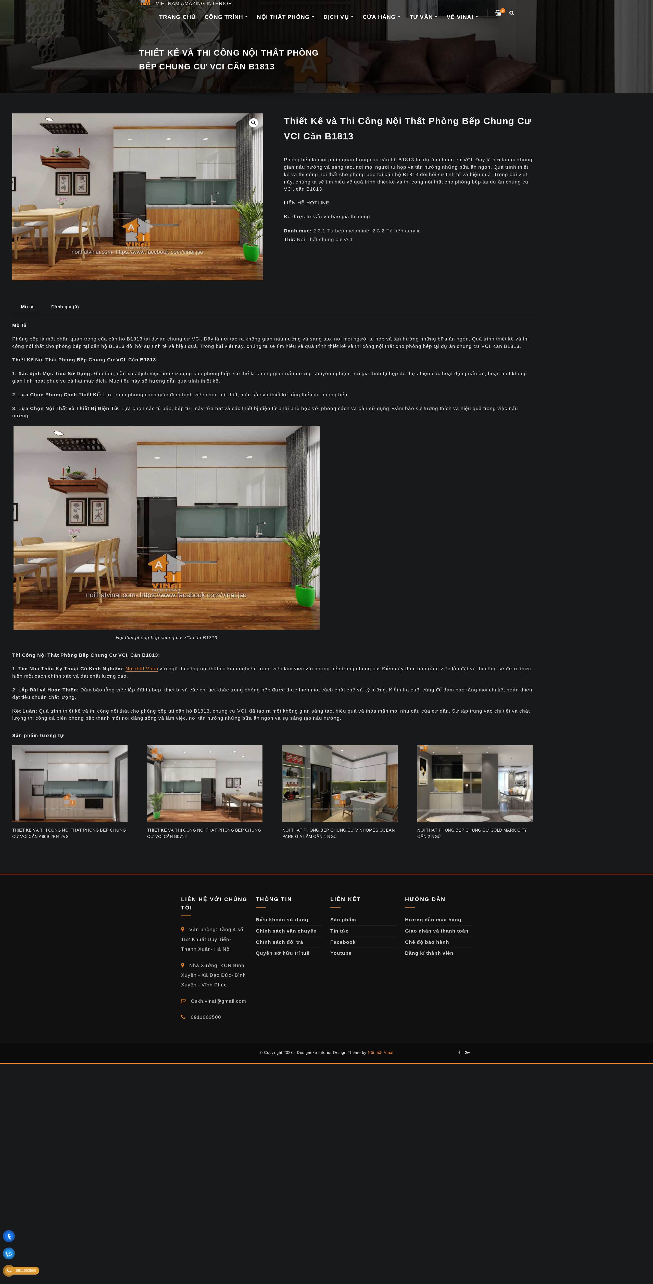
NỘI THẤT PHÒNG (284, 17)
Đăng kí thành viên (429, 953)
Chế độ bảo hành (427, 942)
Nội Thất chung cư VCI (325, 239)
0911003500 (205, 1017)
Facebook (343, 942)
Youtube (341, 953)
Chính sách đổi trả (279, 942)
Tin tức (339, 931)
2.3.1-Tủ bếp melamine (341, 230)
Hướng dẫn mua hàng (433, 919)
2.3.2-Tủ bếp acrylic (396, 230)
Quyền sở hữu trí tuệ (283, 953)
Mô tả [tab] (27, 306)
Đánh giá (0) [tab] (65, 306)
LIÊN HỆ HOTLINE (307, 202)
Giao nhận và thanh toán (437, 931)
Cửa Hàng (380, 17)
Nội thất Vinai (141, 668)
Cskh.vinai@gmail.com (217, 1001)
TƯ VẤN (422, 17)
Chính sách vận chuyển (286, 931)
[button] (253, 122)
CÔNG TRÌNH (225, 17)
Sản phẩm (343, 919)
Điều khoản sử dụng (282, 919)
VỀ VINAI (461, 17)
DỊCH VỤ (337, 17)
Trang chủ (177, 17)
